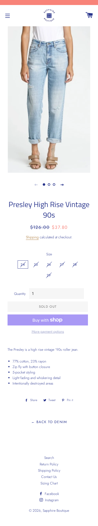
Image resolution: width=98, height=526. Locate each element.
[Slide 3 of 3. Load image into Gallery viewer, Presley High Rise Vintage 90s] (54, 184)
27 (62, 264)
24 (23, 264)
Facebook (51, 493)
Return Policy (49, 464)
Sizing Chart (49, 483)
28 (75, 264)
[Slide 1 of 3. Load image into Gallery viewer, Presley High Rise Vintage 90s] (43, 184)
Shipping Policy (49, 470)
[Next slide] (62, 184)
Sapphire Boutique (56, 510)
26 (49, 264)
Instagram (51, 499)
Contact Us (49, 476)
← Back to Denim (49, 421)
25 (36, 264)
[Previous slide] (35, 184)
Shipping (32, 237)
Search (49, 457)
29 (49, 275)
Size (49, 254)
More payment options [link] (48, 331)
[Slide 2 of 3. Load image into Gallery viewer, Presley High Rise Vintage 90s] (49, 184)
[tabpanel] (49, 99)
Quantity (20, 293)
